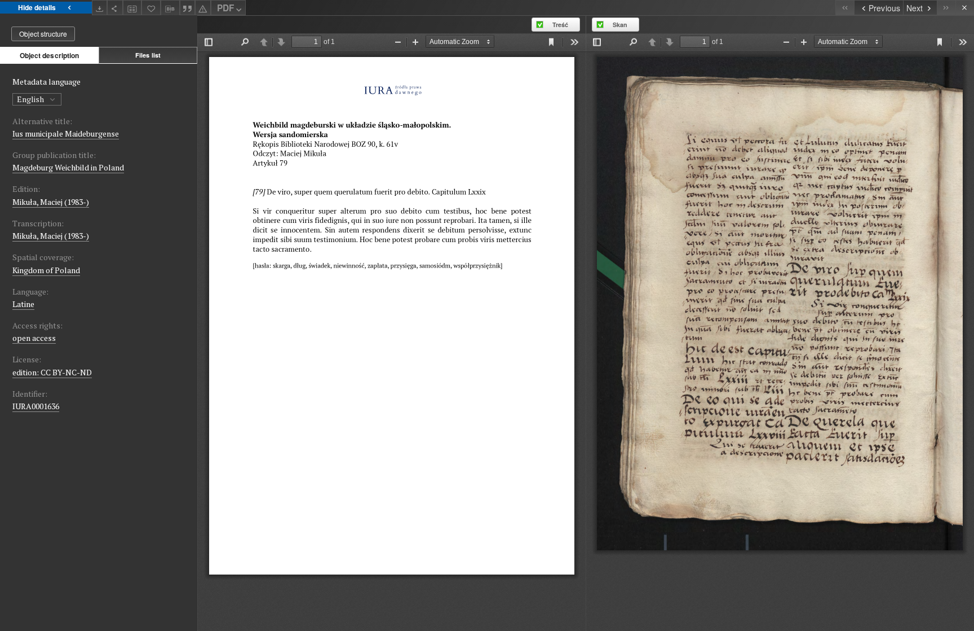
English (31, 99)
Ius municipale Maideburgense (65, 133)
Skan (620, 24)
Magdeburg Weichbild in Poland (68, 167)
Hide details (37, 7)
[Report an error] (203, 7)
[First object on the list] (844, 7)
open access (34, 337)
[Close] (964, 7)
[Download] (100, 7)
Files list (148, 55)
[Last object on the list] (946, 7)
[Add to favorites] (151, 7)
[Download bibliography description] (170, 8)
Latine (23, 304)
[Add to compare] (132, 7)
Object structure (43, 33)
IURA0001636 (35, 406)
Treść (560, 24)
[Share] (115, 7)
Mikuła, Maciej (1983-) (50, 201)
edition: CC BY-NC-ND (52, 372)
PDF (225, 8)
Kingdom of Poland (46, 270)
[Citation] (188, 7)
